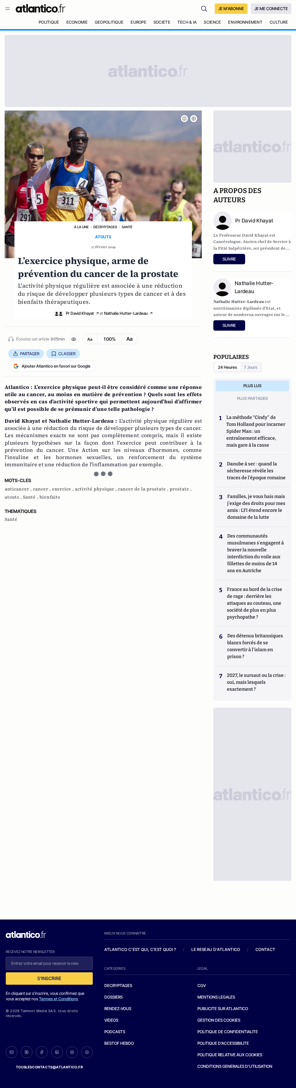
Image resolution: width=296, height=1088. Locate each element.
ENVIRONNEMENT (245, 22)
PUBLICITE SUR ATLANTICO (222, 1008)
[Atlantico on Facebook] (41, 1052)
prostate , (181, 489)
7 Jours (250, 367)
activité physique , (96, 489)
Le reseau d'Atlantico (215, 949)
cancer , (42, 489)
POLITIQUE (49, 22)
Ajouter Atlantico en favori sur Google (56, 366)
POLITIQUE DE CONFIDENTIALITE (227, 1031)
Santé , (31, 497)
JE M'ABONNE (231, 8)
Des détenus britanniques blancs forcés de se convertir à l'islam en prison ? (255, 646)
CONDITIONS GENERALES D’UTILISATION (234, 1066)
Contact (265, 949)
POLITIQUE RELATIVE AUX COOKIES (229, 1054)
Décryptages (105, 227)
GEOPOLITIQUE (109, 22)
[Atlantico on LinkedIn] (57, 1052)
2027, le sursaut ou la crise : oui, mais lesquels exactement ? (256, 682)
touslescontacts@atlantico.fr (49, 1067)
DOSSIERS (113, 997)
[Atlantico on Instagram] (72, 1052)
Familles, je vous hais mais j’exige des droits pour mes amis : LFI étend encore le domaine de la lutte (256, 507)
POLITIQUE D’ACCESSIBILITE (223, 1043)
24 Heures (227, 367)
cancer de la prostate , (144, 489)
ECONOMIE (77, 22)
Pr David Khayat (80, 313)
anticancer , (19, 489)
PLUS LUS (252, 385)
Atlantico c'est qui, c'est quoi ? (140, 949)
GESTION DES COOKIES (218, 1020)
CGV (201, 985)
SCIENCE (212, 22)
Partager (29, 353)
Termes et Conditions (58, 998)
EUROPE (138, 22)
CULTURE (279, 22)
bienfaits (49, 497)
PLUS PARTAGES (252, 398)
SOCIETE (161, 22)
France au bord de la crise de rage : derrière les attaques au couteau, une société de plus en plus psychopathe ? (254, 603)
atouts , (14, 497)
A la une (81, 227)
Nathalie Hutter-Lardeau (126, 313)
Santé (127, 227)
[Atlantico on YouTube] (87, 1052)
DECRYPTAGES (118, 985)
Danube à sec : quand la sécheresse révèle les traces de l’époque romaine (256, 470)
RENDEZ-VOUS (117, 1008)
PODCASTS (114, 1031)
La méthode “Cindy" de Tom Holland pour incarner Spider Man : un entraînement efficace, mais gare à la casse (255, 431)
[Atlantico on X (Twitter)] (26, 1052)
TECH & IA (187, 22)
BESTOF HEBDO (119, 1043)
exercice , (63, 489)
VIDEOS (111, 1020)
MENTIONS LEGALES (216, 997)
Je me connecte (271, 8)
